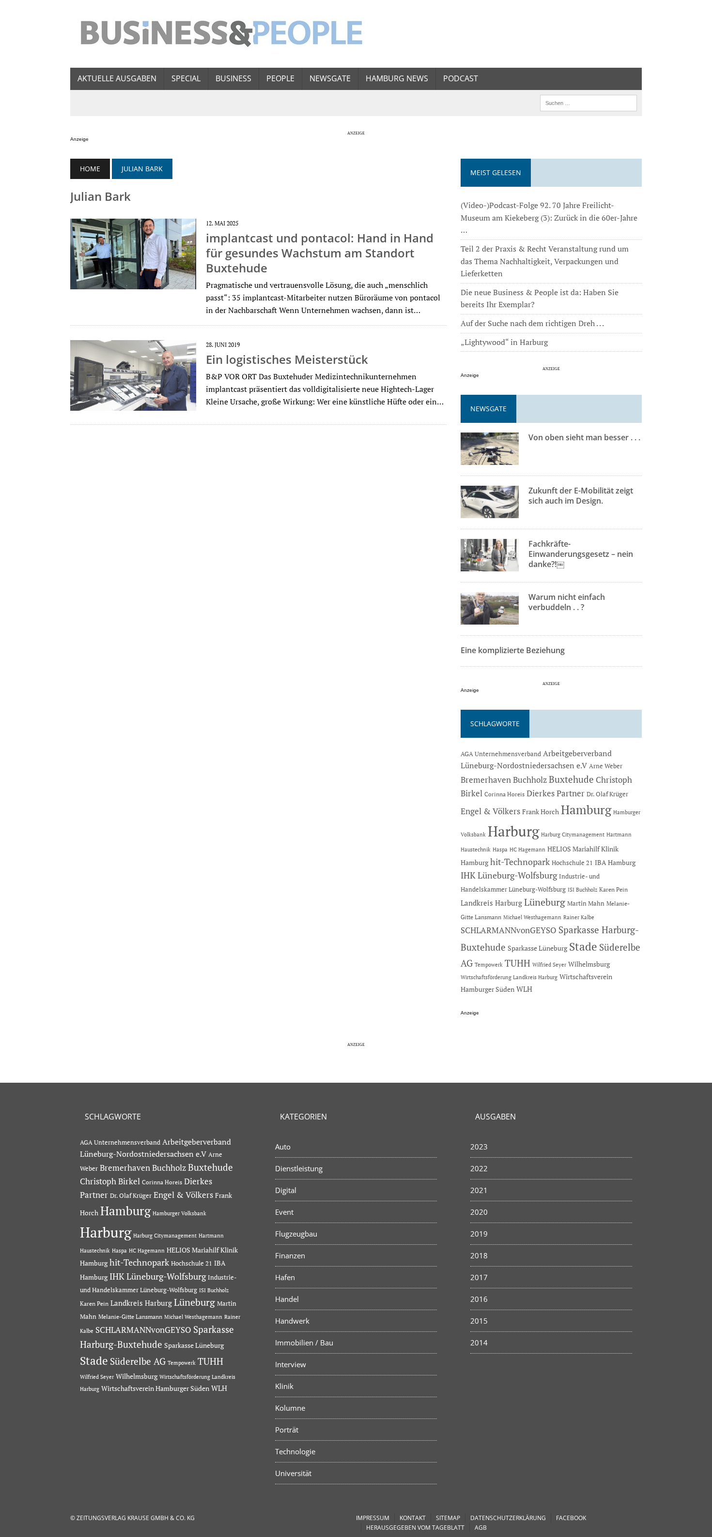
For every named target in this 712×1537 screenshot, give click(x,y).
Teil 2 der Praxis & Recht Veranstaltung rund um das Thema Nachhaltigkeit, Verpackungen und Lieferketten (545, 261)
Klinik (284, 1386)
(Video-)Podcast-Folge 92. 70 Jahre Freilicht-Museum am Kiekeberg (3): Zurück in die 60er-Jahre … (549, 217)
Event (284, 1212)
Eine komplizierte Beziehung (513, 650)
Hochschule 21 (572, 863)
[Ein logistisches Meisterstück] (133, 404)
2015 (479, 1321)
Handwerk (292, 1321)
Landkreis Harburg (491, 903)
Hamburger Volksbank (179, 1213)
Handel (287, 1299)
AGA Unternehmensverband (501, 754)
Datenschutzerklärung (508, 1518)
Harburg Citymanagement (572, 834)
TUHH (517, 963)
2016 (479, 1299)
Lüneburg (544, 902)
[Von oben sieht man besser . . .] (490, 458)
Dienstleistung (299, 1168)
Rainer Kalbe (578, 917)
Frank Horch (540, 811)
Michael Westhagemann (532, 917)
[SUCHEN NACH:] (588, 102)
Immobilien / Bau (304, 1342)
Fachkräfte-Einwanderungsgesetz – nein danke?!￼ (580, 553)
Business (233, 78)
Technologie (295, 1451)
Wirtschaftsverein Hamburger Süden (155, 1388)
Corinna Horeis (504, 794)
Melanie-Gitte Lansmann (130, 1317)
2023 (479, 1146)
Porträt (286, 1429)
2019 (479, 1234)
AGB (481, 1527)
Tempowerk (489, 964)
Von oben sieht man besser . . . (584, 437)
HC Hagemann (527, 849)
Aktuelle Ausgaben (116, 78)
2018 (479, 1255)
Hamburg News (397, 78)
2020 (479, 1212)
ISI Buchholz (582, 889)
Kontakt (413, 1518)
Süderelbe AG (138, 1361)
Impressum (372, 1518)
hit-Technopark (520, 861)
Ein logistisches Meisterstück (287, 359)
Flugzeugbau (296, 1234)
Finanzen (290, 1255)
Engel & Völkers (490, 811)
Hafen (285, 1277)
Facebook (571, 1518)
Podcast (460, 78)
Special (186, 78)
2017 (479, 1277)
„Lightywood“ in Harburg (504, 342)
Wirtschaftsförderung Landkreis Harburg (509, 977)
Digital (285, 1190)
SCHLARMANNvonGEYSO (509, 930)
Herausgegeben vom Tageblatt (415, 1527)
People (280, 78)
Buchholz (530, 780)
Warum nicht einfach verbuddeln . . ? (566, 602)
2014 (479, 1342)
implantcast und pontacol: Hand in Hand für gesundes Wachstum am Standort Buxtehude (319, 253)
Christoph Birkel (110, 1181)
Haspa (500, 849)
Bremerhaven (486, 780)
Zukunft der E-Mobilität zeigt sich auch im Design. (580, 495)
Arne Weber (605, 766)
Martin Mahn (585, 903)
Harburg (513, 831)
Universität (293, 1473)
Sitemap (448, 1518)
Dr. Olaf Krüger (607, 794)
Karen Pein (613, 889)
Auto (283, 1146)
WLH (524, 989)
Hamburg (586, 810)
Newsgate (330, 78)
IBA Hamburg (615, 862)
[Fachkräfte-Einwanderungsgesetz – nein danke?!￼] (490, 565)
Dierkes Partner (555, 793)
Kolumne (290, 1408)
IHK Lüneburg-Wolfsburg (509, 875)
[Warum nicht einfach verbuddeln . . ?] (490, 618)
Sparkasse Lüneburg (537, 948)
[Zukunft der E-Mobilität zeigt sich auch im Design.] (490, 512)
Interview (290, 1364)
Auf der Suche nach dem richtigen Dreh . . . (532, 323)
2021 (479, 1190)
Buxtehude (571, 779)
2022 (479, 1168)
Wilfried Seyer (549, 964)
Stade (583, 946)
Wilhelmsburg (589, 964)
